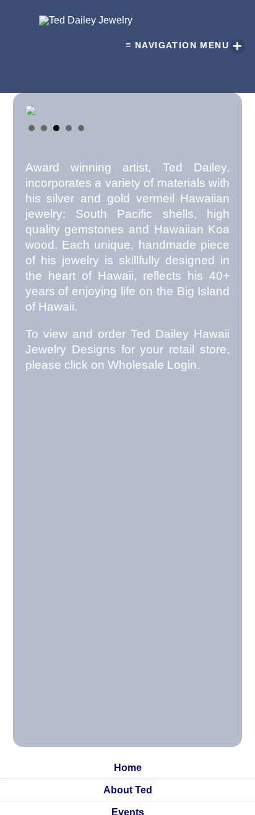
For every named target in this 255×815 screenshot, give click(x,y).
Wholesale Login (152, 364)
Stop (224, 127)
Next (213, 104)
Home (128, 767)
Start (214, 127)
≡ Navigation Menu (184, 46)
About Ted (127, 790)
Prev (41, 104)
